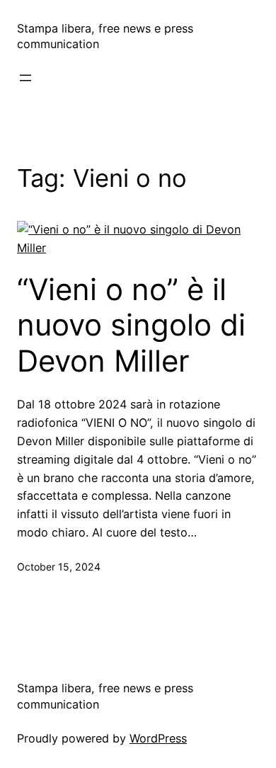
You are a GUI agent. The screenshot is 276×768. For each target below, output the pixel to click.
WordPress (158, 738)
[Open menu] (25, 77)
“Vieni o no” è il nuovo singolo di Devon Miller (131, 325)
